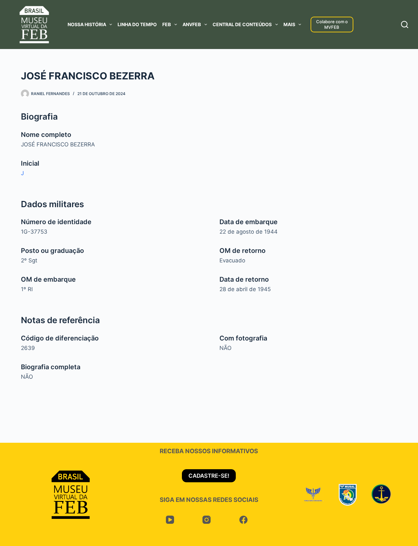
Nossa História (87, 24)
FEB (166, 24)
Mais (289, 24)
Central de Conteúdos (242, 24)
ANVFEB (192, 24)
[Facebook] (243, 519)
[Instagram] (206, 519)
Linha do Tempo (137, 24)
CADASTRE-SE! (208, 475)
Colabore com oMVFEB (332, 24)
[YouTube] (170, 519)
